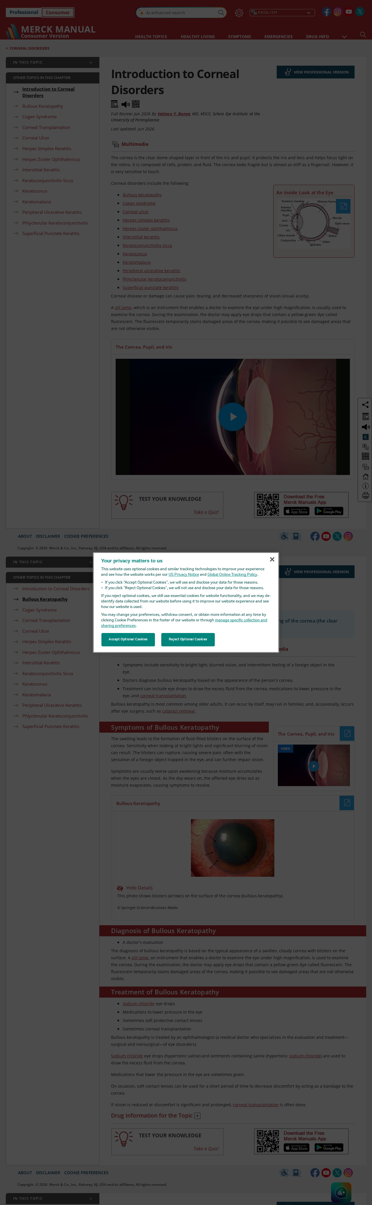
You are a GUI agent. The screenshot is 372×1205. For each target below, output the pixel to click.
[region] (186, 602)
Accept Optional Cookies (128, 639)
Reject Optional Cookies (188, 639)
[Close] (272, 559)
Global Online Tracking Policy (232, 575)
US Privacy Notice (184, 575)
